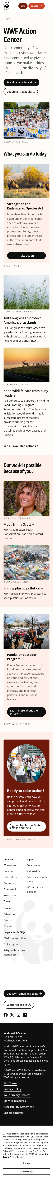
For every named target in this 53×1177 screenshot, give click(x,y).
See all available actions (21, 82)
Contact (8, 926)
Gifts (23, 5)
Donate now (33, 865)
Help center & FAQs (14, 932)
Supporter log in (16, 1004)
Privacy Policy (12, 1089)
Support (7, 19)
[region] (26, 1151)
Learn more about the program (24, 712)
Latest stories (11, 877)
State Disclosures (15, 1101)
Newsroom (10, 895)
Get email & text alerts (20, 91)
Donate (34, 5)
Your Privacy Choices (17, 1095)
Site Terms (10, 1083)
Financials (9, 871)
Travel (7, 901)
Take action (26, 255)
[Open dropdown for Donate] (42, 6)
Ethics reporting (12, 944)
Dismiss (26, 1163)
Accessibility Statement (19, 1107)
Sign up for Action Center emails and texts (26, 826)
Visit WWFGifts (34, 871)
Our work (9, 883)
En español (10, 889)
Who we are (10, 865)
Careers (8, 920)
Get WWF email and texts (22, 993)
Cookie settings (13, 1112)
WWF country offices (15, 938)
